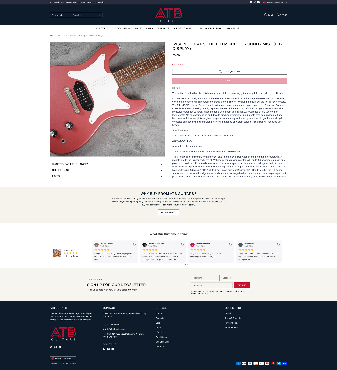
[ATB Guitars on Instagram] (254, 2)
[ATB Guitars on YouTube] (258, 2)
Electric (159, 313)
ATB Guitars (71, 363)
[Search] (100, 15)
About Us (160, 346)
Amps (158, 327)
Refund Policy (231, 327)
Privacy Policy (231, 322)
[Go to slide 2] (187, 264)
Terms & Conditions (234, 318)
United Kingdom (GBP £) (276, 2)
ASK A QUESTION (231, 72)
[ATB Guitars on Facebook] (251, 2)
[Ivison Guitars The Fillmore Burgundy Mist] (107, 99)
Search (228, 313)
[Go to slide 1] (185, 264)
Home (52, 35)
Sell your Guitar (163, 341)
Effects (159, 332)
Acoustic (160, 318)
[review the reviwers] (134, 245)
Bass (158, 322)
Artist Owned (162, 337)
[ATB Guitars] (168, 15)
